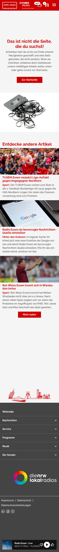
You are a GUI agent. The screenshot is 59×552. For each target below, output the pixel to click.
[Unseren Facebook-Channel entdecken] (8, 511)
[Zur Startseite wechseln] (9, 5)
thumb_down (41, 545)
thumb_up (52, 545)
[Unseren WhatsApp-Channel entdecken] (3, 511)
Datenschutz (24, 500)
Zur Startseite (30, 79)
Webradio (8, 411)
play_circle (47, 544)
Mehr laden (29, 314)
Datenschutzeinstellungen (16, 505)
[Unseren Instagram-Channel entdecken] (13, 511)
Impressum (7, 500)
